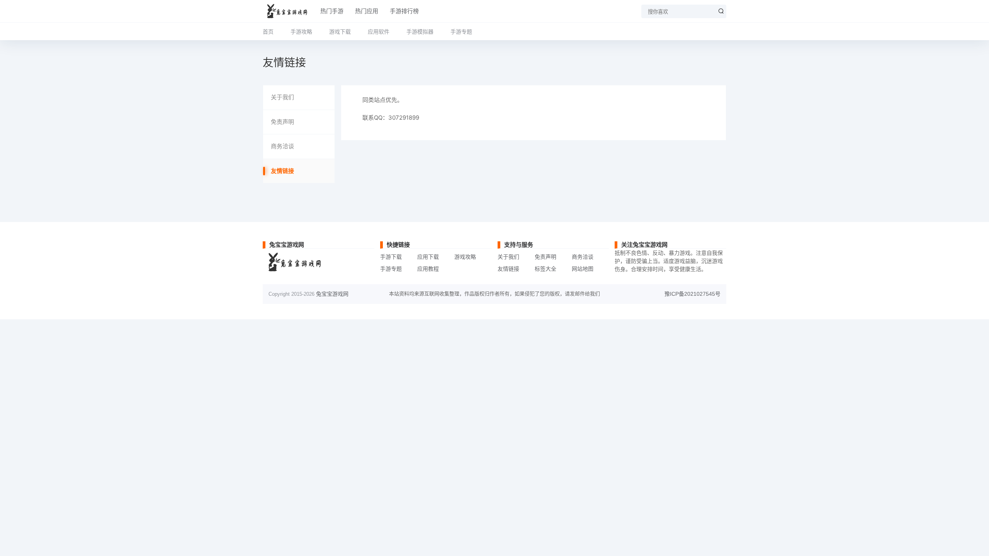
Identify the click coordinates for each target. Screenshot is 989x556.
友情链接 (282, 171)
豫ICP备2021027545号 (692, 294)
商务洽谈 (282, 146)
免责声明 (282, 121)
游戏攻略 (465, 256)
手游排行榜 (404, 11)
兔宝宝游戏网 (332, 294)
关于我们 (282, 97)
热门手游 (331, 11)
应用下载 (428, 256)
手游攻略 (301, 31)
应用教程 (428, 268)
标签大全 (545, 268)
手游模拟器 (419, 31)
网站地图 (582, 268)
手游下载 (391, 256)
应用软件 (378, 31)
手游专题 (461, 31)
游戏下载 (340, 31)
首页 (268, 31)
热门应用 (366, 11)
